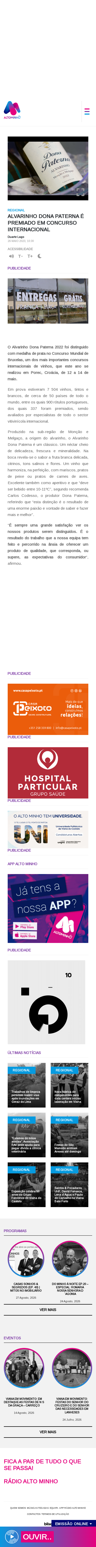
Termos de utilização (55, 1514)
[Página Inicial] (12, 109)
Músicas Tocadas (38, 1508)
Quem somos (18, 1508)
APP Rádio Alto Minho (72, 1508)
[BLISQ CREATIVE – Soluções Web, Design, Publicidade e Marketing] (48, 1523)
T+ (30, 256)
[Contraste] (39, 256)
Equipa (54, 1508)
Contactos (33, 1514)
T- (20, 256)
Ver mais (48, 1310)
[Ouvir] (11, 256)
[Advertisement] (48, 48)
